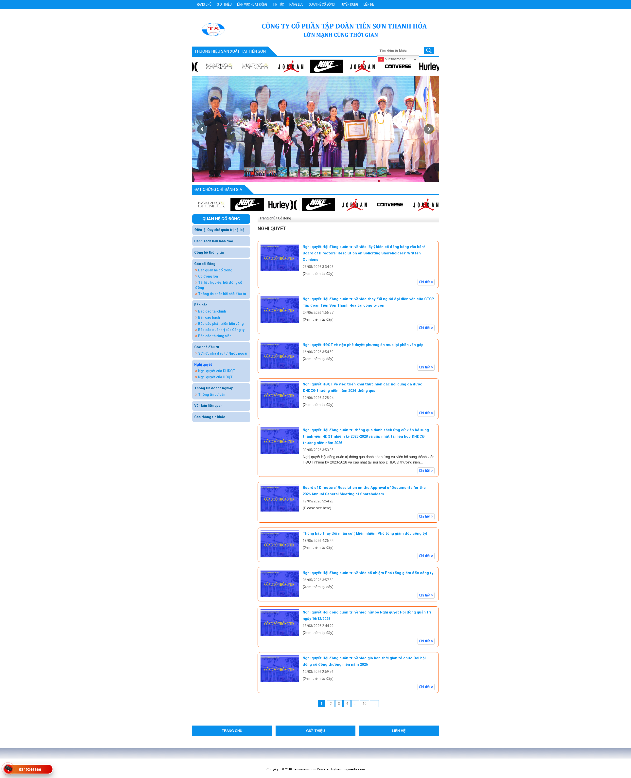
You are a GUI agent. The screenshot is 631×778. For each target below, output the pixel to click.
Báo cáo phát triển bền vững (221, 324)
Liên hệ (369, 4)
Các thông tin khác (209, 417)
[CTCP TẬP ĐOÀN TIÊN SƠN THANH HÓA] (213, 29)
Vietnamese (395, 58)
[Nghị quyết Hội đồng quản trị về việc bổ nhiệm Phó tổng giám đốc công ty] (279, 583)
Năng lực (296, 4)
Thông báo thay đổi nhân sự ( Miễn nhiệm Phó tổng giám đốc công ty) (365, 533)
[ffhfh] (332, 204)
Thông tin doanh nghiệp (213, 388)
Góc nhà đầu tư (206, 347)
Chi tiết (425, 282)
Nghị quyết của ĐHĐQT (216, 371)
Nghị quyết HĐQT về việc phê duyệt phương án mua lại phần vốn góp (363, 345)
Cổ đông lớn (208, 276)
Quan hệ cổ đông (322, 4)
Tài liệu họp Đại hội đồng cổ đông (218, 285)
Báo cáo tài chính (212, 311)
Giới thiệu (224, 4)
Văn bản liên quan (208, 406)
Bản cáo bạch (209, 317)
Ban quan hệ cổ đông (215, 270)
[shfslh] (305, 66)
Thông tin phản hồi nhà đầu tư (222, 294)
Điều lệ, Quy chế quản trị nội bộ (219, 230)
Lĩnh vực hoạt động (252, 4)
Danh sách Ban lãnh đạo (213, 241)
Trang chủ (203, 4)
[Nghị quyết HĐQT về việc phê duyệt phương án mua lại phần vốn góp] (279, 355)
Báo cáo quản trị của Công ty (221, 330)
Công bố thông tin (209, 252)
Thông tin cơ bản (211, 395)
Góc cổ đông (204, 264)
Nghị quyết (203, 364)
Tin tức (278, 4)
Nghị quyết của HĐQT (215, 377)
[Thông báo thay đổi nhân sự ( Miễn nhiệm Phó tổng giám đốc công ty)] (279, 544)
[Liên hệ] (8, 768)
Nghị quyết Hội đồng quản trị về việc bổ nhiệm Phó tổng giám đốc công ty (368, 573)
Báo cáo (201, 305)
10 (365, 704)
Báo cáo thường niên (214, 336)
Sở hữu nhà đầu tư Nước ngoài (222, 353)
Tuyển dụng (349, 4)
